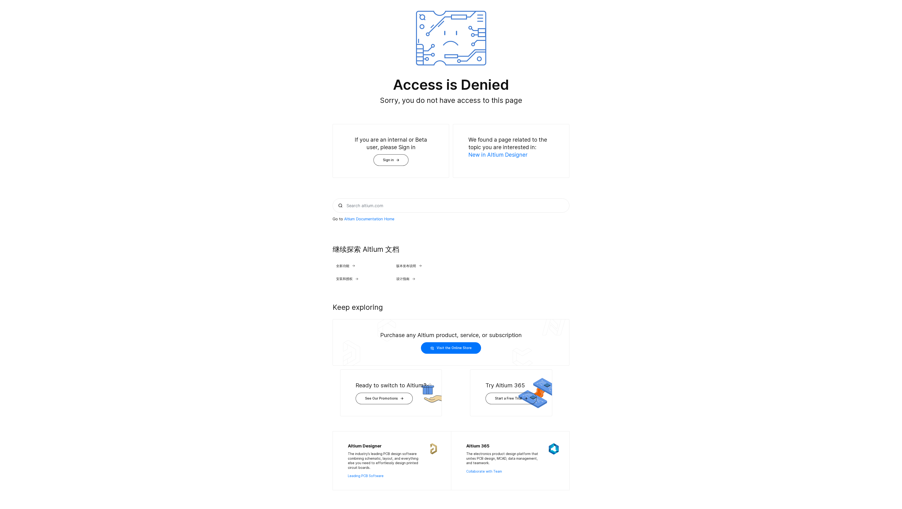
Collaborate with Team (484, 471)
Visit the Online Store (454, 348)
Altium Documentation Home (369, 219)
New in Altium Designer (498, 155)
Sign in (388, 160)
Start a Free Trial (508, 398)
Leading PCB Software (366, 476)
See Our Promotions (381, 398)
